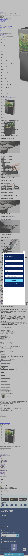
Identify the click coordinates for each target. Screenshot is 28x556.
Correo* (6, 263)
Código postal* (8, 273)
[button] (24, 252)
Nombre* (7, 258)
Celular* (7, 268)
